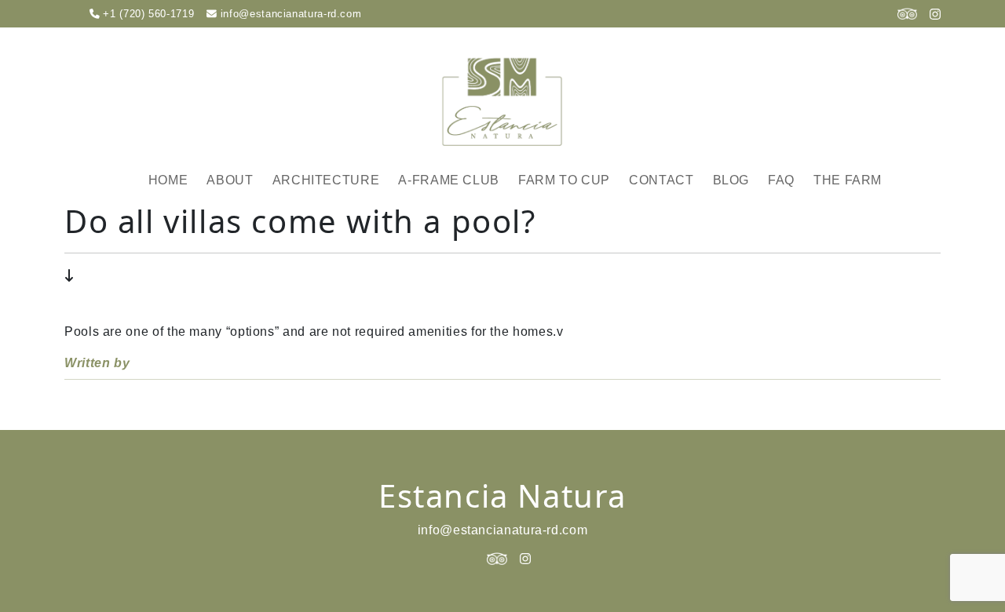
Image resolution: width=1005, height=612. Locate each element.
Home (168, 180)
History (249, 221)
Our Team (254, 246)
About (229, 180)
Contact (661, 180)
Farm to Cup (564, 180)
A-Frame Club (448, 180)
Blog (731, 180)
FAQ (781, 180)
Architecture (326, 180)
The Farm (847, 180)
